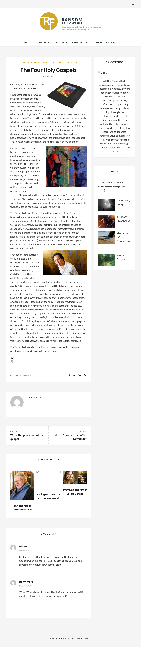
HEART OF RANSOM (105, 42)
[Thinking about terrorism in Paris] (22, 485)
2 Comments (25, 375)
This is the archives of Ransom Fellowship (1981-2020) (112, 186)
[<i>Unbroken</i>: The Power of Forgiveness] (75, 477)
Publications (79, 42)
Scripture (73, 62)
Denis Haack (49, 76)
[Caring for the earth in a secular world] (48, 480)
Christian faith (33, 62)
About (27, 42)
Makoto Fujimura (54, 62)
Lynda (23, 546)
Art (20, 62)
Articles (59, 42)
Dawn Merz (26, 582)
